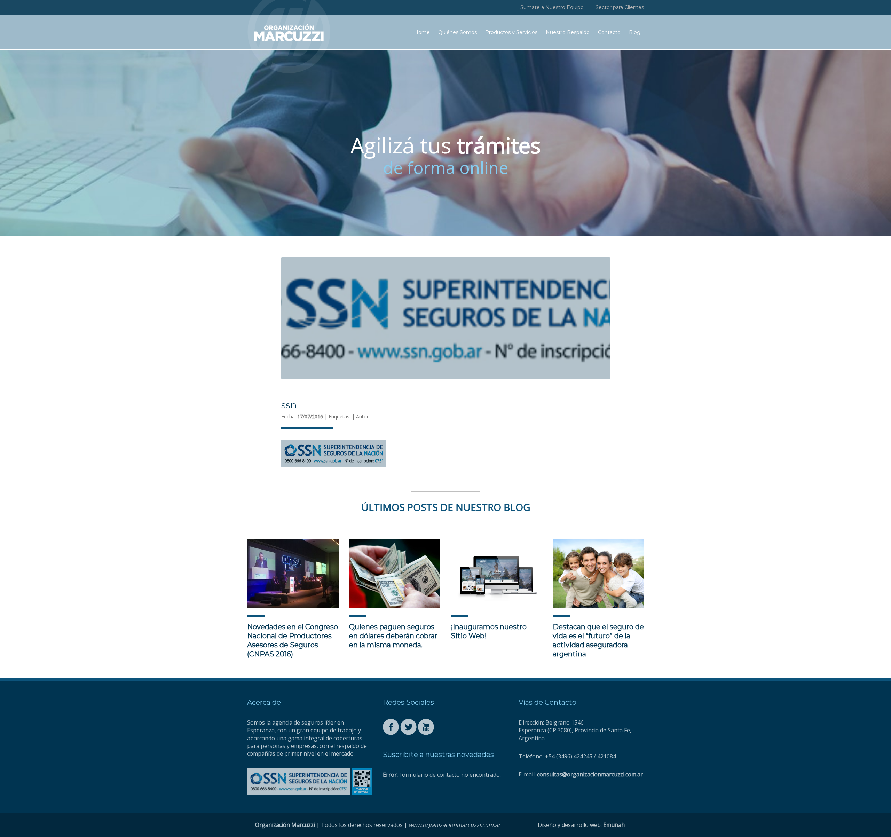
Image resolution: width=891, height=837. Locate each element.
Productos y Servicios (511, 32)
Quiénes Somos (457, 32)
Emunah (614, 825)
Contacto (609, 32)
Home (422, 32)
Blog (634, 32)
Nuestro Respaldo (568, 32)
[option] (445, 143)
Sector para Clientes (620, 7)
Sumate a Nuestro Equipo (552, 7)
